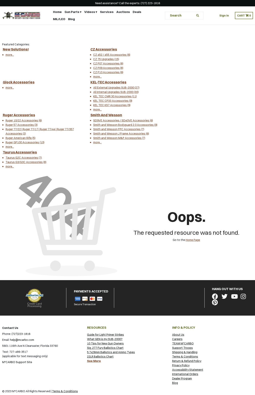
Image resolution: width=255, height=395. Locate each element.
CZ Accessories (103, 49)
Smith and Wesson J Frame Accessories (121, 133)
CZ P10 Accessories (108, 72)
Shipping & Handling (184, 352)
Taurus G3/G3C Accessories (26, 162)
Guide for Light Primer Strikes (105, 334)
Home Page (193, 240)
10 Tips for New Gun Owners (105, 343)
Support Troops (182, 348)
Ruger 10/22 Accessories (24, 120)
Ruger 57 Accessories (22, 125)
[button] (244, 15)
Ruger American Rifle (20, 138)
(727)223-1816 (21, 334)
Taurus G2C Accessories (24, 157)
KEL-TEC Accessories (108, 82)
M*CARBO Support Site (17, 362)
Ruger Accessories (19, 115)
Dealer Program (182, 378)
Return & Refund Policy (186, 361)
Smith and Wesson (106, 115)
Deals (137, 12)
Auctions (123, 12)
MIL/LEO (59, 19)
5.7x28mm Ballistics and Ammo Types (111, 352)
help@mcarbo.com (22, 340)
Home (57, 12)
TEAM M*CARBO (183, 343)
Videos (89, 12)
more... (10, 55)
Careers (177, 339)
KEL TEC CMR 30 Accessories (115, 96)
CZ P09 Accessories (108, 68)
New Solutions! (16, 49)
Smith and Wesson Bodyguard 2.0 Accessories (125, 125)
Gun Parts (72, 12)
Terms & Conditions (185, 356)
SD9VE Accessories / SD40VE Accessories (123, 120)
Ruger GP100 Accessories (25, 142)
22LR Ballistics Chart (100, 356)
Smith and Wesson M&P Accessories (119, 138)
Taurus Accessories (20, 152)
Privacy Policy (180, 365)
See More (94, 361)
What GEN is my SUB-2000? (105, 339)
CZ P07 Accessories (108, 63)
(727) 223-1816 (150, 3)
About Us (178, 334)
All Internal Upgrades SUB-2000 (116, 92)
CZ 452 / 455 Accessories (111, 55)
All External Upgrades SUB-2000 (116, 87)
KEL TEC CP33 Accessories (112, 101)
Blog (71, 19)
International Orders (185, 374)
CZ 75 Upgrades (106, 59)
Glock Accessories (18, 82)
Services (107, 12)
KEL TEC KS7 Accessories (111, 105)
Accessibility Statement (187, 370)
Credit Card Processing (34, 305)
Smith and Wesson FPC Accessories (118, 129)
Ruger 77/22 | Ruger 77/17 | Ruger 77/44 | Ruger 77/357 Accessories (40, 131)
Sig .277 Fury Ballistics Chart (105, 348)
